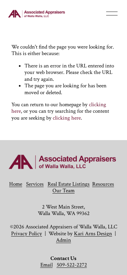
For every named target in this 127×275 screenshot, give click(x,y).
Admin (63, 240)
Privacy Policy (26, 233)
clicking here (67, 118)
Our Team (63, 190)
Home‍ (15, 184)
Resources (103, 184)
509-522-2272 (72, 265)
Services (35, 184)
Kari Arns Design (93, 233)
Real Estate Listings (69, 184)
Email (46, 265)
